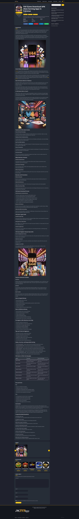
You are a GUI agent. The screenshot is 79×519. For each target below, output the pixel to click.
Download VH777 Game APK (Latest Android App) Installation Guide (57, 18)
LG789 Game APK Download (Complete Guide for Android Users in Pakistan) (57, 15)
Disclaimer (23, 517)
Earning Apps (50, 1)
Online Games (55, 1)
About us (60, 1)
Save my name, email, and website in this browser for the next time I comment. (27, 500)
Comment (17, 478)
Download (19, 12)
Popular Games (44, 1)
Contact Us (27, 517)
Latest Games (39, 1)
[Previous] (15, 451)
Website (16, 496)
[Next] (49, 451)
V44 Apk (16, 71)
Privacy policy (20, 517)
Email (16, 492)
